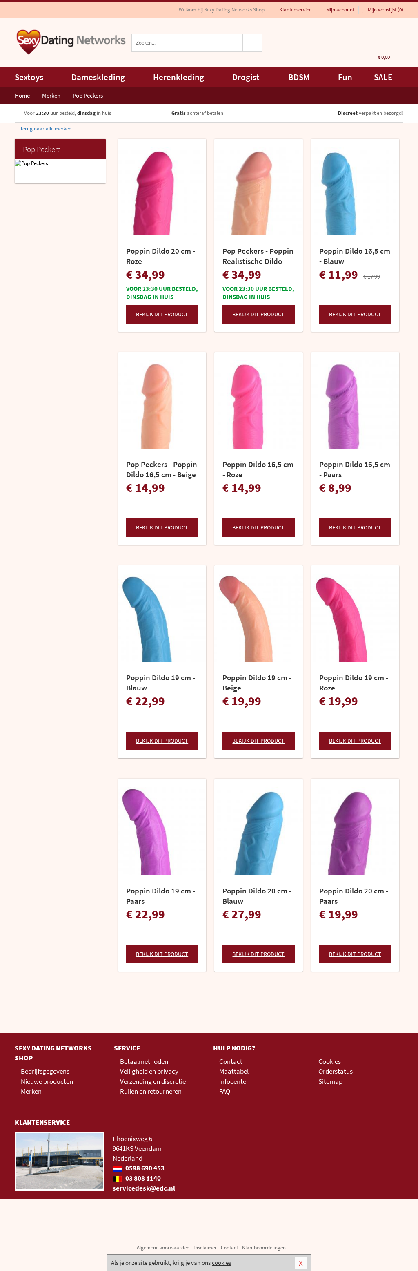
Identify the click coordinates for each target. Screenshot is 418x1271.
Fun (345, 77)
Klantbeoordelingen (264, 1247)
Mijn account (340, 9)
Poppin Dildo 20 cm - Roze (160, 256)
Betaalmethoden (144, 1061)
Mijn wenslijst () (385, 9)
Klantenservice (295, 9)
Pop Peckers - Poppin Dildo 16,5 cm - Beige (161, 469)
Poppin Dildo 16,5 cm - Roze (257, 469)
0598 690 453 (144, 1168)
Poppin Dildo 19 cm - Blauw (160, 682)
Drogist (246, 77)
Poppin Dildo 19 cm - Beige (256, 682)
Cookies (329, 1061)
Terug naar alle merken (45, 128)
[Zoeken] (252, 43)
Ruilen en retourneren (151, 1091)
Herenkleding (178, 77)
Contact (230, 1061)
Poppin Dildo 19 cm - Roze (353, 682)
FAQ (224, 1091)
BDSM (299, 77)
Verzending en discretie (153, 1081)
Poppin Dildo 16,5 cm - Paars (354, 469)
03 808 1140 (142, 1178)
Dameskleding (98, 77)
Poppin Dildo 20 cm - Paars (353, 896)
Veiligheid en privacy (149, 1071)
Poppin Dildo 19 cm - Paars (160, 896)
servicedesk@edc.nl (144, 1188)
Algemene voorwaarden (163, 1247)
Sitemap (330, 1081)
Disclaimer (205, 1247)
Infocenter (234, 1081)
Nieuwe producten (47, 1081)
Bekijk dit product (162, 314)
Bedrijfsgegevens (45, 1071)
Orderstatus (335, 1071)
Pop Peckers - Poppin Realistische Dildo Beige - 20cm (257, 256)
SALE (383, 77)
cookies (221, 1263)
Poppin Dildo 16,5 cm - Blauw (354, 256)
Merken (31, 1091)
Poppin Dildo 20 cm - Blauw (256, 896)
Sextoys (29, 77)
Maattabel (234, 1071)
